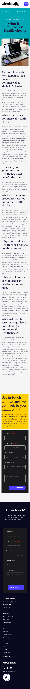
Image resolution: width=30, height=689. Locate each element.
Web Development (8, 616)
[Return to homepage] (10, 4)
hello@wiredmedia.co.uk (9, 608)
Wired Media (10, 671)
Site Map (5, 646)
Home (3, 11)
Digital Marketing (12, 19)
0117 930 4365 (7, 605)
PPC (4, 628)
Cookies (5, 640)
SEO (4, 625)
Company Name (9, 462)
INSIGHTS (8, 11)
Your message (8, 472)
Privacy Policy (6, 637)
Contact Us (5, 649)
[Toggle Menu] (26, 4)
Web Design (6, 619)
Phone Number (8, 453)
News (22, 19)
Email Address (11, 443)
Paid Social (5, 631)
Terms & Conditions (8, 643)
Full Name (10, 433)
